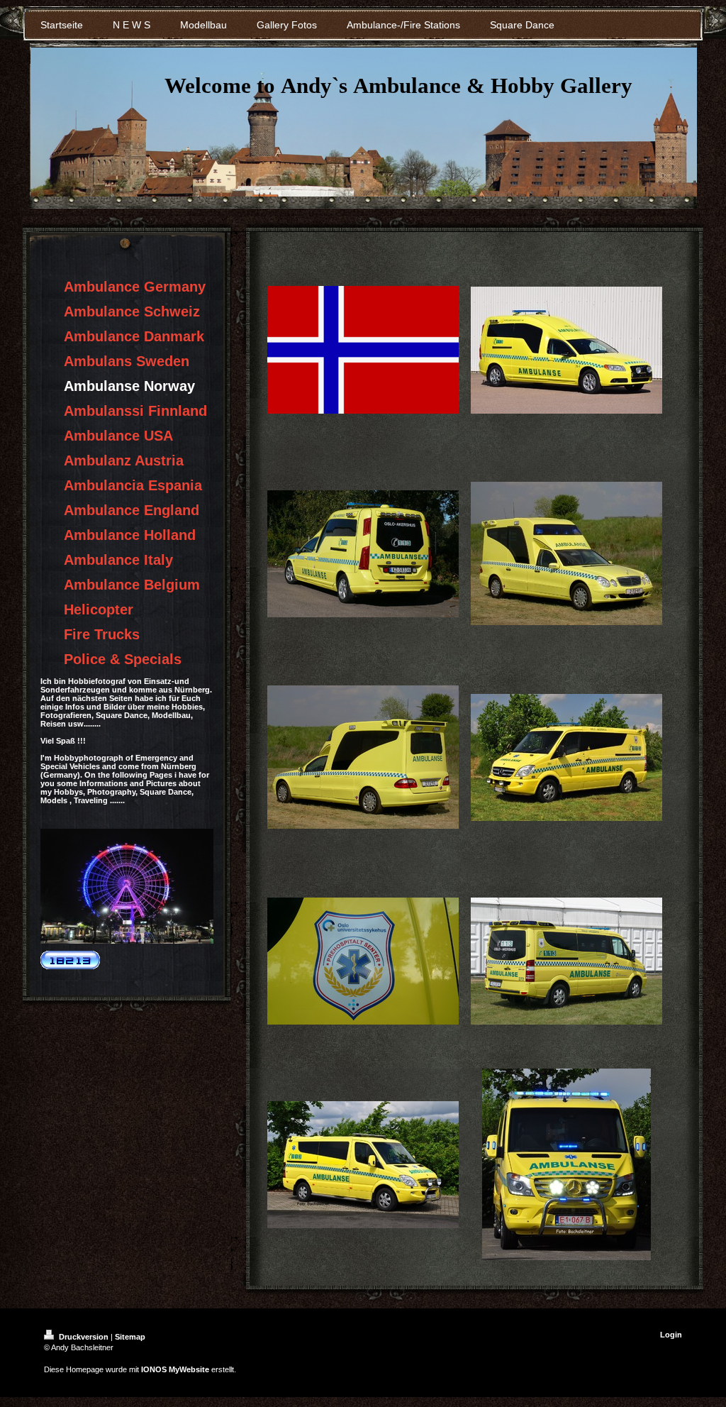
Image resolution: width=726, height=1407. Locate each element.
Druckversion (84, 1336)
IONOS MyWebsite (175, 1369)
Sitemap (130, 1336)
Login (671, 1334)
